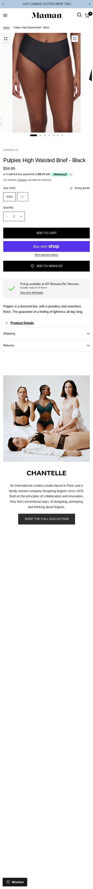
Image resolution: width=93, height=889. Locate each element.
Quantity (8, 207)
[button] (46, 519)
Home (6, 27)
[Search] (79, 20)
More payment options (46, 255)
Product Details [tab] (22, 323)
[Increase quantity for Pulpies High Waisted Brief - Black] (21, 216)
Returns (8, 345)
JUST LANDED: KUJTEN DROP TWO (46, 4)
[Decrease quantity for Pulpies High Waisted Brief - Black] (6, 216)
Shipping (22, 180)
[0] (86, 15)
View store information (31, 292)
